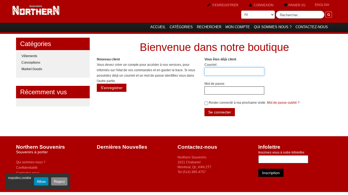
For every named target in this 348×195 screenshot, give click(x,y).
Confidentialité (27, 168)
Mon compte (237, 27)
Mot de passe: (214, 84)
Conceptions (30, 62)
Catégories (181, 27)
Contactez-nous (312, 27)
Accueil (158, 27)
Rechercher (209, 27)
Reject (59, 181)
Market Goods (31, 69)
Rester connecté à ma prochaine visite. (237, 103)
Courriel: (210, 65)
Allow (41, 181)
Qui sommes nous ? (272, 27)
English (322, 5)
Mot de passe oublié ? (283, 103)
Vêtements (29, 56)
